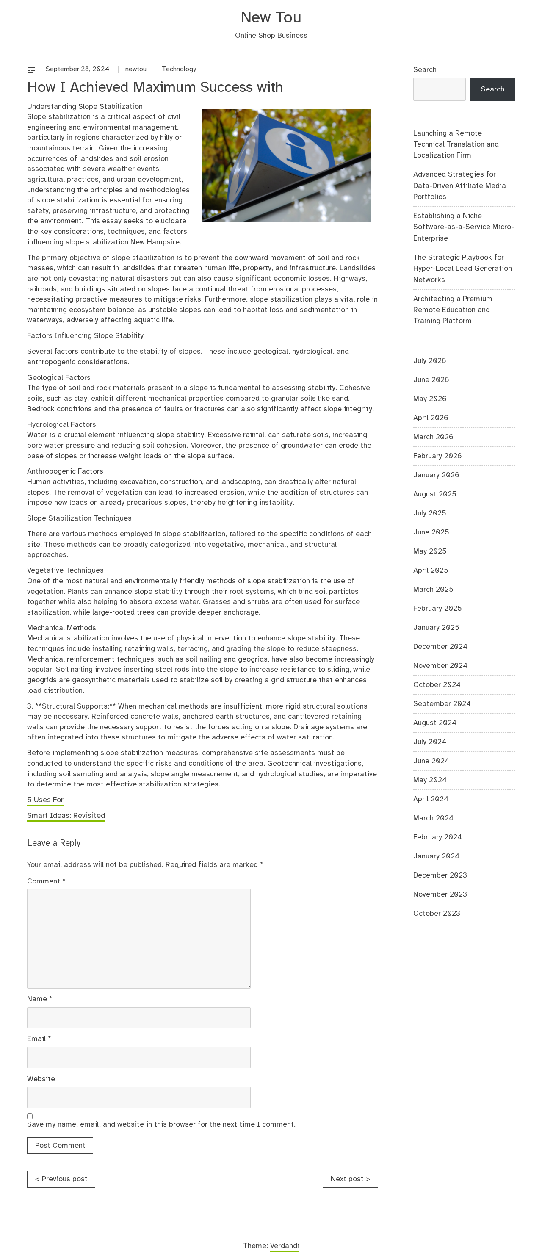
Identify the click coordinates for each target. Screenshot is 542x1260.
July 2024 (429, 742)
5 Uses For (45, 800)
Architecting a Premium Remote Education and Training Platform (452, 310)
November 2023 (440, 894)
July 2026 (429, 361)
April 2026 (430, 418)
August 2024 (434, 723)
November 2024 (440, 666)
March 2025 (433, 589)
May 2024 (430, 780)
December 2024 (440, 647)
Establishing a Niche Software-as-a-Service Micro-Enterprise (463, 227)
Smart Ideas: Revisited (66, 816)
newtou (136, 69)
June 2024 (431, 761)
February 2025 (437, 608)
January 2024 (436, 856)
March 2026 (433, 437)
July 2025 (429, 513)
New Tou (271, 18)
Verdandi (284, 1246)
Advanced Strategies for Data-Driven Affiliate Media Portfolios (459, 186)
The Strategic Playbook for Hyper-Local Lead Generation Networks (462, 269)
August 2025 (434, 494)
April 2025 (430, 570)
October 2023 (436, 913)
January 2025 (436, 627)
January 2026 (436, 475)
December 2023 (440, 875)
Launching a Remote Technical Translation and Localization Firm (456, 145)
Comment (46, 881)
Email (39, 1039)
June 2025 (431, 532)
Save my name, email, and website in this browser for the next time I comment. (161, 1124)
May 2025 (430, 551)
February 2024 (437, 837)
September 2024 (442, 704)
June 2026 (431, 380)
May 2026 (430, 399)
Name (40, 999)
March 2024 (433, 818)
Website (41, 1079)
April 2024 (430, 799)
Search (425, 70)
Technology (179, 69)
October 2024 (437, 685)
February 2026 (437, 456)
